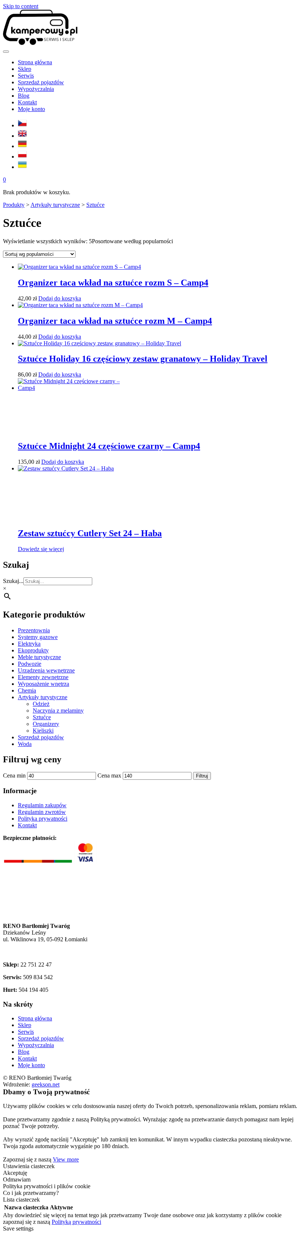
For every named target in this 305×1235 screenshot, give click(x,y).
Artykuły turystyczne (42, 697)
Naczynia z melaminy (58, 710)
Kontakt (27, 825)
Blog (23, 1052)
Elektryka (29, 644)
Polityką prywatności (76, 1222)
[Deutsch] (22, 146)
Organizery (46, 724)
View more (66, 1159)
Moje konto (31, 1065)
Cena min (14, 775)
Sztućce (42, 717)
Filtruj (202, 776)
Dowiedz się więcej (41, 549)
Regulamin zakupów (42, 805)
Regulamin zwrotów (42, 812)
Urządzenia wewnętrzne (46, 670)
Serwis (26, 1032)
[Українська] (22, 167)
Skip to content (20, 6)
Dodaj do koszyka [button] (59, 298)
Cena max (109, 775)
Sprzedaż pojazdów (41, 737)
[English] (22, 136)
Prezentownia (34, 630)
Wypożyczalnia (36, 1045)
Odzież (41, 704)
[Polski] (22, 156)
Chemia (27, 690)
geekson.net (46, 1084)
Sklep (24, 1025)
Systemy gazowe (38, 637)
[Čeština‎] (22, 125)
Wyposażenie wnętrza (43, 684)
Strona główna (35, 1018)
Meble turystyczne (39, 657)
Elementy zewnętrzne (43, 677)
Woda (25, 744)
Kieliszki (43, 730)
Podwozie (29, 664)
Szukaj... (13, 581)
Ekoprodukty (33, 650)
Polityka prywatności (42, 818)
